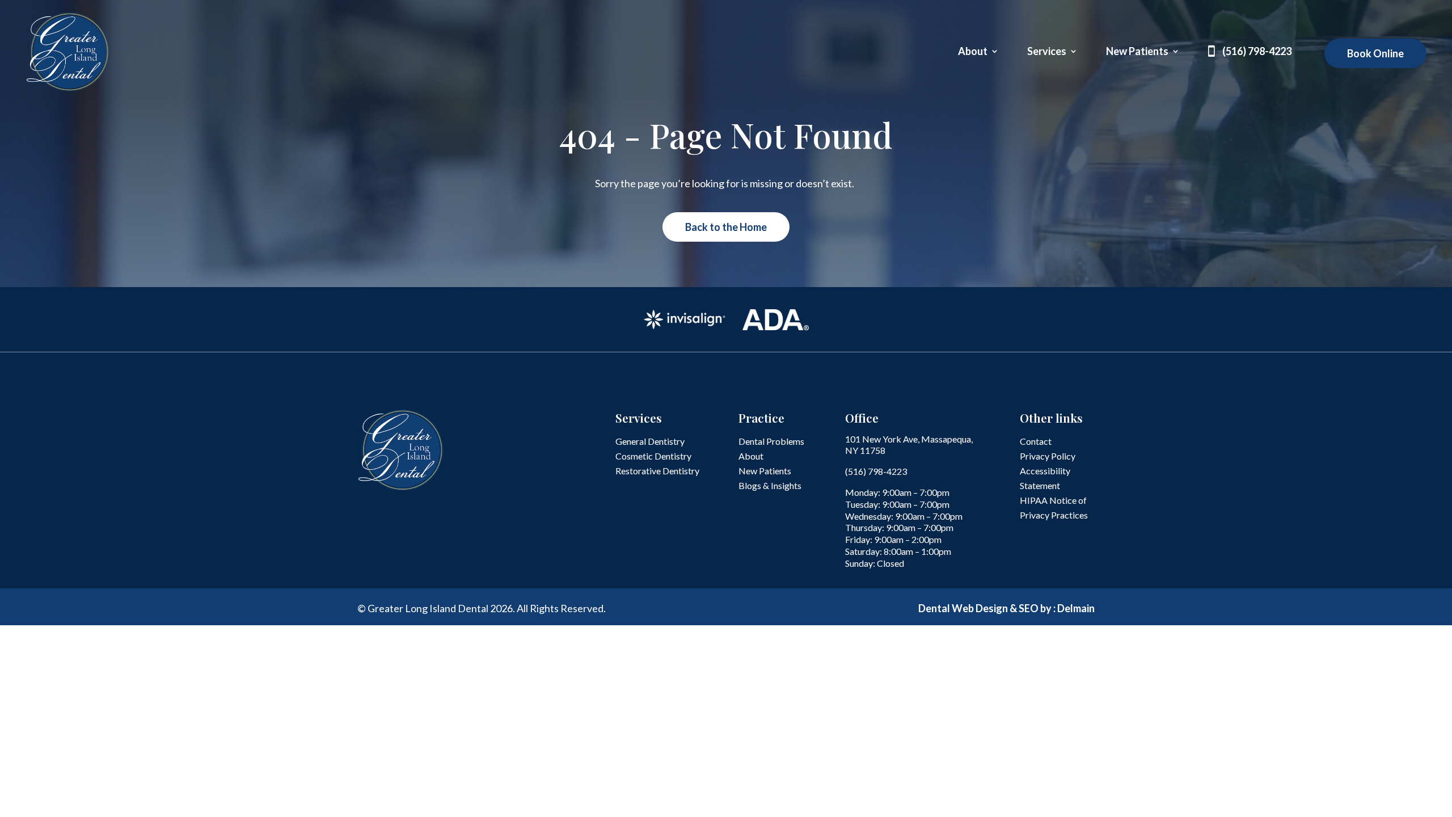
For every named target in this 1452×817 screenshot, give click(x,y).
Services (1046, 52)
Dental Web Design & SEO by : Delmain (1006, 608)
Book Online (1375, 53)
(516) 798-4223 (1256, 52)
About (972, 52)
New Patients (1137, 52)
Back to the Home (726, 227)
